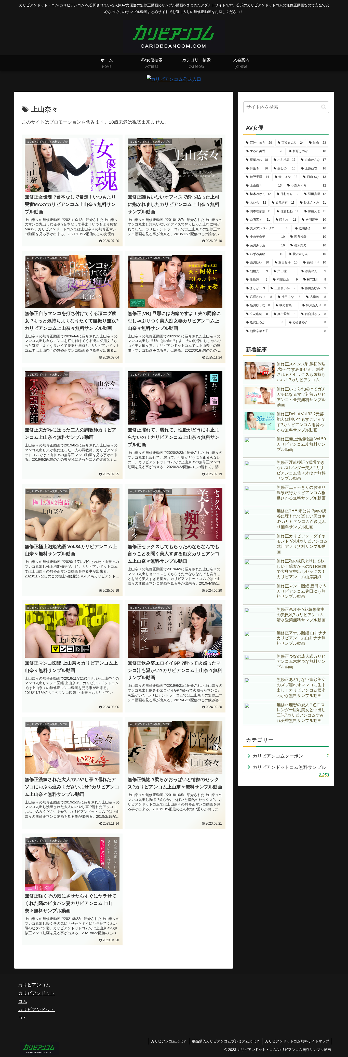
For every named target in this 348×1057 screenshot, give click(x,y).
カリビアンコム (34, 984)
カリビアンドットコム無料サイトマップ (297, 1041)
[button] (323, 107)
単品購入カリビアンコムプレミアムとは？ (226, 1041)
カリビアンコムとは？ (168, 1041)
